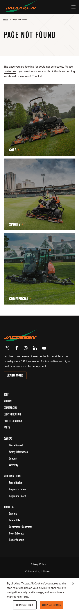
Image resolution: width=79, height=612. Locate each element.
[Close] (73, 583)
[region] (39, 595)
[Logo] (21, 6)
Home (5, 19)
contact (10, 71)
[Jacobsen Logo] (20, 335)
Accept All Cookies (51, 604)
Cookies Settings (24, 604)
